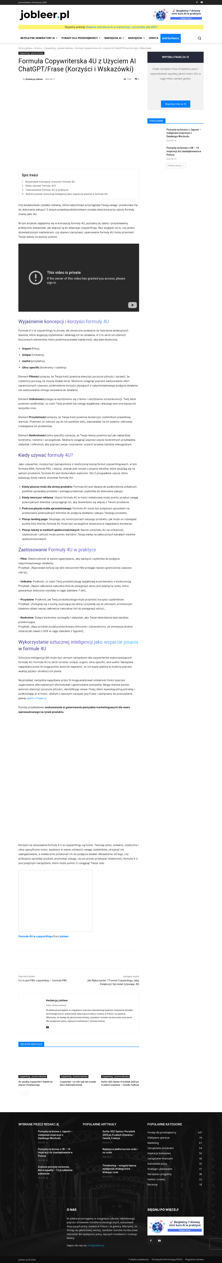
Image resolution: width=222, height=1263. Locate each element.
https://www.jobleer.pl (56, 1005)
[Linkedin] (80, 88)
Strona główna (25, 48)
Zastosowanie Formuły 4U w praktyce (47, 189)
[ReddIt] (88, 88)
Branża (38, 48)
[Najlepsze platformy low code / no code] (91, 1153)
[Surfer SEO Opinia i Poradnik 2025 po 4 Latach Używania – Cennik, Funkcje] (120, 1064)
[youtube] (47, 1026)
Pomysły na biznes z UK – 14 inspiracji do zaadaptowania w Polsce (183, 151)
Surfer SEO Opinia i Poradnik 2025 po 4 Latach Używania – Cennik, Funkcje (119, 1135)
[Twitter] (56, 88)
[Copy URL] (112, 88)
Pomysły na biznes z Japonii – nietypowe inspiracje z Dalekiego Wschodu (183, 133)
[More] (120, 88)
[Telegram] (104, 88)
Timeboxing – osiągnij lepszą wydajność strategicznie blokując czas (119, 1169)
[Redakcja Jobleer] (20, 79)
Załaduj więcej (174, 165)
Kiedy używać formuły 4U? (40, 185)
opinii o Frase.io (36, 698)
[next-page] (26, 1093)
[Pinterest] (64, 88)
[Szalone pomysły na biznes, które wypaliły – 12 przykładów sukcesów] (26, 1171)
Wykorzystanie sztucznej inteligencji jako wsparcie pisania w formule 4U (67, 193)
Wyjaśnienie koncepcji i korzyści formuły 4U (50, 181)
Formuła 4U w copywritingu (35, 936)
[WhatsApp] (72, 88)
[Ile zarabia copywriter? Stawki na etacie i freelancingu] (37, 1064)
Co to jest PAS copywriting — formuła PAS (42, 980)
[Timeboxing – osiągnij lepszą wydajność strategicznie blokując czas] (91, 1170)
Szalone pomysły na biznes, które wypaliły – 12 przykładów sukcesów (55, 1170)
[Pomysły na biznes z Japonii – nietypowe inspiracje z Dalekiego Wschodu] (155, 134)
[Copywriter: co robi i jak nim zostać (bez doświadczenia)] (79, 1064)
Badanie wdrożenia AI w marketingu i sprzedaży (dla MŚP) (121, 27)
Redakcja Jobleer (34, 79)
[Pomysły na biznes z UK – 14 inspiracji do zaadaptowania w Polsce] (155, 152)
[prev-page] (20, 1093)
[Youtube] (202, 3)
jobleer (64, 936)
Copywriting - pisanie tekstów (58, 48)
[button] (199, 38)
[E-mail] (96, 88)
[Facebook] (197, 3)
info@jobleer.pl (95, 1245)
